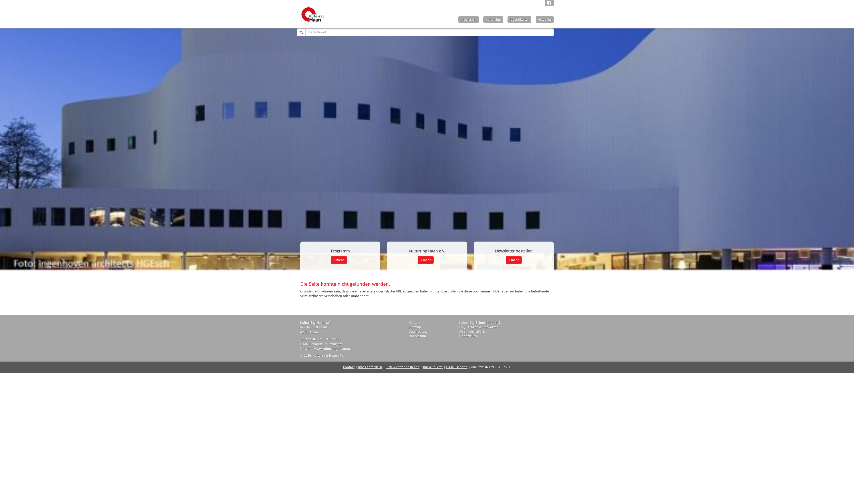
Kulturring (493, 20)
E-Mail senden (456, 367)
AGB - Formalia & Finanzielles (472, 334)
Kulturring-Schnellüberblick (480, 323)
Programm (469, 20)
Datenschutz (418, 332)
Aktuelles (545, 20)
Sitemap (415, 327)
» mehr (339, 260)
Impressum (417, 336)
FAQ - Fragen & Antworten (478, 327)
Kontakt (414, 323)
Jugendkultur (519, 20)
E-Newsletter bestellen (402, 367)
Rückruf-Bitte (433, 367)
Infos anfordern (370, 367)
